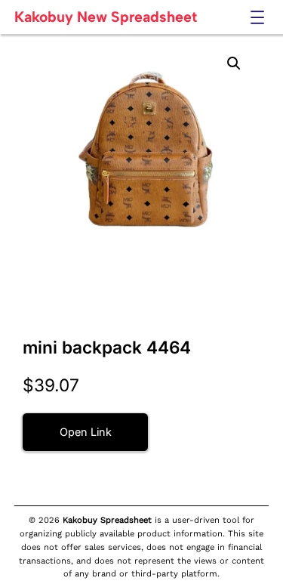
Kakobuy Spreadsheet (107, 520)
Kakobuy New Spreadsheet (105, 17)
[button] (234, 63)
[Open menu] (257, 17)
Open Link (86, 431)
